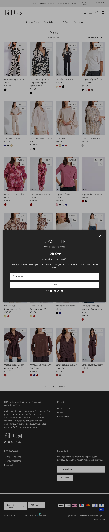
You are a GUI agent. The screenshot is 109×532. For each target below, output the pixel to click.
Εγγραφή (54, 284)
